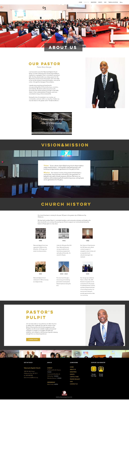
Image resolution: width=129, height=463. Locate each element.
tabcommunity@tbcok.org (31, 377)
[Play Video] (52, 128)
